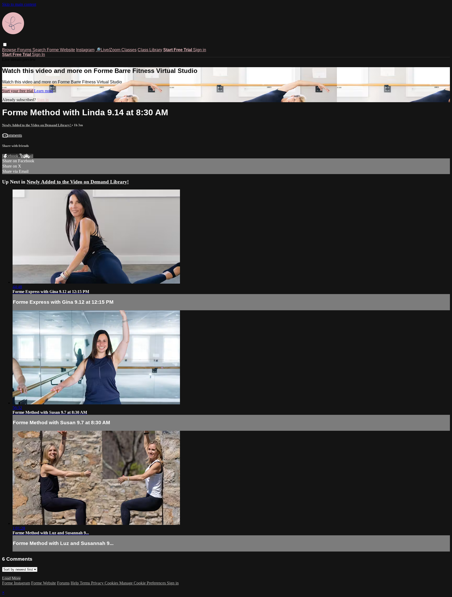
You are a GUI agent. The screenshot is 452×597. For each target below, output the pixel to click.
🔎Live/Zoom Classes (116, 50)
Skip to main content (19, 4)
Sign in (199, 50)
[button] (5, 44)
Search (39, 50)
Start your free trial (18, 91)
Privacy (98, 583)
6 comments (12, 135)
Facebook (10, 156)
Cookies (112, 583)
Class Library (150, 50)
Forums (24, 50)
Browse (9, 50)
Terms (85, 583)
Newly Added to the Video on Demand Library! (37, 125)
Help (75, 583)
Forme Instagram (16, 583)
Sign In (38, 54)
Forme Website (61, 50)
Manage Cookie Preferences (143, 583)
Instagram (85, 50)
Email (28, 156)
